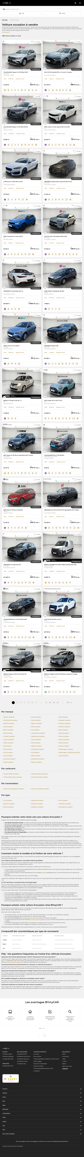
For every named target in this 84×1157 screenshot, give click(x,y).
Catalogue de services (7, 1065)
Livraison (64, 1061)
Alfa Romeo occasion (10, 720)
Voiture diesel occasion (10, 774)
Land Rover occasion (37, 733)
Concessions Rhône (22, 1054)
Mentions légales (37, 1061)
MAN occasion (35, 743)
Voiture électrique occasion (12, 777)
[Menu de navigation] (80, 3)
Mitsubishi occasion (37, 759)
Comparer (38, 41)
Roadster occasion (36, 807)
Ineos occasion (7, 762)
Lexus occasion (35, 739)
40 (57, 702)
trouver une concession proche (40, 919)
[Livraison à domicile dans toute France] (30, 1016)
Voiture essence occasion (39, 774)
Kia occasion (34, 730)
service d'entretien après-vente (14, 962)
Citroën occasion (8, 736)
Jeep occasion (35, 726)
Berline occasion (8, 803)
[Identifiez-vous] (75, 3)
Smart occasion (63, 736)
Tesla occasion (62, 743)
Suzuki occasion (63, 739)
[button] (40, 1028)
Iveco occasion (35, 720)
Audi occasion (7, 726)
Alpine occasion (8, 723)
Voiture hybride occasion (39, 777)
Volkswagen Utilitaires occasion (68, 752)
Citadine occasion (36, 803)
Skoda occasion (63, 733)
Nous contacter (37, 1056)
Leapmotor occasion (37, 736)
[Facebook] (65, 1069)
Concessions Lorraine (22, 1061)
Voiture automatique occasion (13, 788)
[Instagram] (66, 1069)
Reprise (64, 1063)
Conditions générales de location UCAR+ (43, 1068)
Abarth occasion (8, 717)
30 (53, 702)
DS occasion (7, 746)
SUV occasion (62, 800)
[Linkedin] (63, 1069)
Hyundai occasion (8, 759)
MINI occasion (35, 755)
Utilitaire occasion (64, 803)
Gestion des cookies (38, 1066)
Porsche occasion (63, 723)
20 (50, 702)
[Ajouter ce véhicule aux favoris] (4, 69)
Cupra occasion (8, 739)
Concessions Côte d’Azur (23, 1058)
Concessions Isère (21, 1063)
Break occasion (8, 807)
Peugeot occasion (64, 720)
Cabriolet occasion (37, 800)
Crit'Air (44, 872)
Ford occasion (7, 752)
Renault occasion (63, 726)
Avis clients (36, 1054)
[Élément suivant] (44, 1034)
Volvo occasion (62, 755)
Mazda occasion (36, 746)
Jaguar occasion (36, 723)
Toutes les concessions (8, 1056)
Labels (63, 1058)
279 (68, 702)
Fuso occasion (7, 755)
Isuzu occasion (35, 717)
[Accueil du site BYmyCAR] (6, 3)
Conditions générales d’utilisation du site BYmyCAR (46, 1058)
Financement (65, 1056)
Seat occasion (62, 730)
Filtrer (63, 13)
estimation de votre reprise (31, 918)
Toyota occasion (63, 746)
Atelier (63, 1054)
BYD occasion (7, 733)
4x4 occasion (7, 800)
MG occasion (34, 752)
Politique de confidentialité (40, 1063)
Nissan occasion (36, 762)
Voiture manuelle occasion (39, 788)
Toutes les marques (7, 1054)
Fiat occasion (7, 749)
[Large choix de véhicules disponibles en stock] (70, 1016)
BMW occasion (7, 730)
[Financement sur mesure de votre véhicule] (50, 1016)
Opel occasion (62, 717)
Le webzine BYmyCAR (7, 1058)
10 (46, 702)
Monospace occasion (65, 807)
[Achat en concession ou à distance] (10, 1016)
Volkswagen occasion (65, 749)
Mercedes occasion (37, 749)
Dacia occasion (8, 743)
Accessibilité (36, 1070)
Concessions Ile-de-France (23, 1056)
